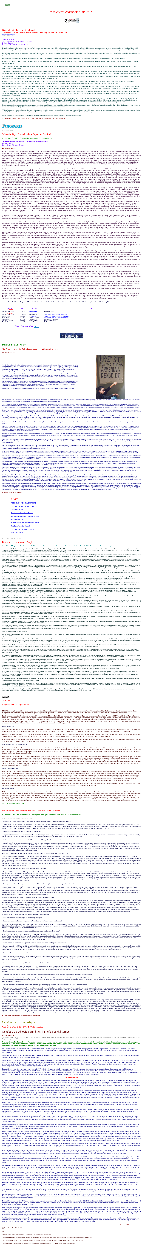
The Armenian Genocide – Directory (22, 513)
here (36, 326)
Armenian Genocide (17, 509)
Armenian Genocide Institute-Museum (22, 529)
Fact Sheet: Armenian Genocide (20, 526)
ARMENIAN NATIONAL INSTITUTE (23, 503)
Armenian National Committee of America (24, 506)
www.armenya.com (17, 532)
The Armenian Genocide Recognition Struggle (25, 516)
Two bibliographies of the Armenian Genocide (25, 523)
